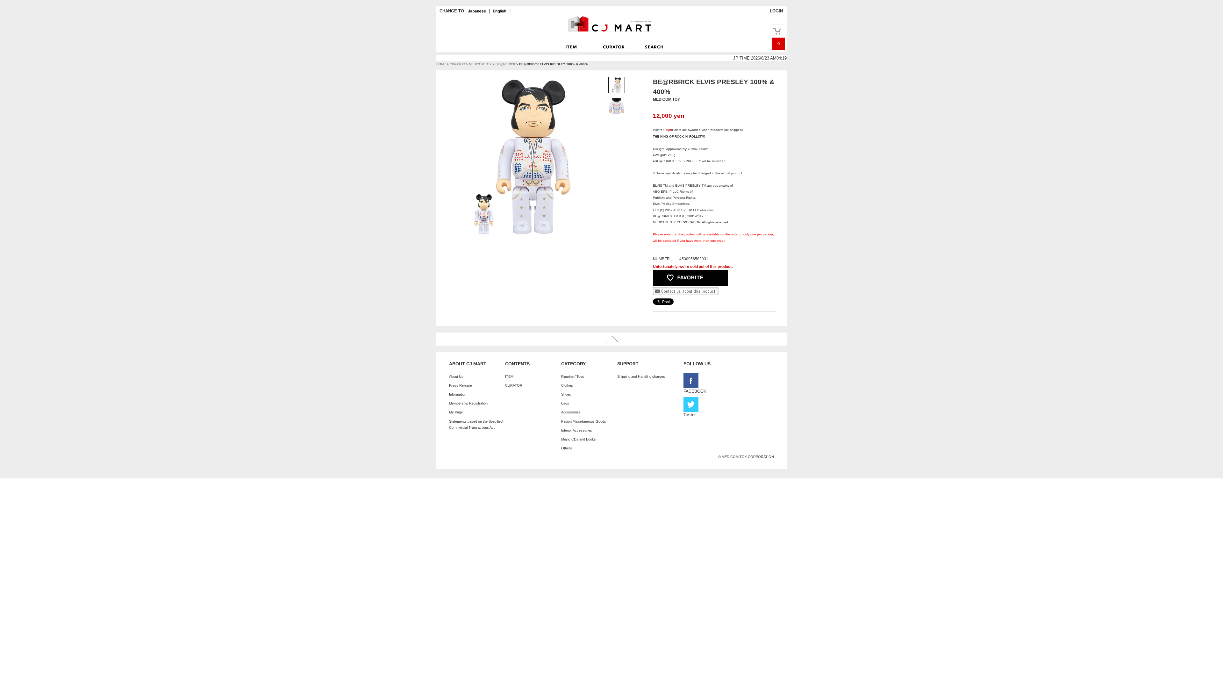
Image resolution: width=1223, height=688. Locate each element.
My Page (456, 412)
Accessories (571, 412)
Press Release (460, 385)
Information (457, 394)
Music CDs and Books (578, 439)
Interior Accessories (576, 430)
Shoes (566, 394)
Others (566, 448)
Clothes (567, 385)
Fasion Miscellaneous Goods (583, 421)
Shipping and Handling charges (641, 376)
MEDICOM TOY (480, 64)
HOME (441, 64)
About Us (456, 376)
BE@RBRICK (505, 64)
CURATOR (457, 64)
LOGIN (776, 11)
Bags (565, 403)
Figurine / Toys (572, 376)
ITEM (509, 376)
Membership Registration (468, 403)
